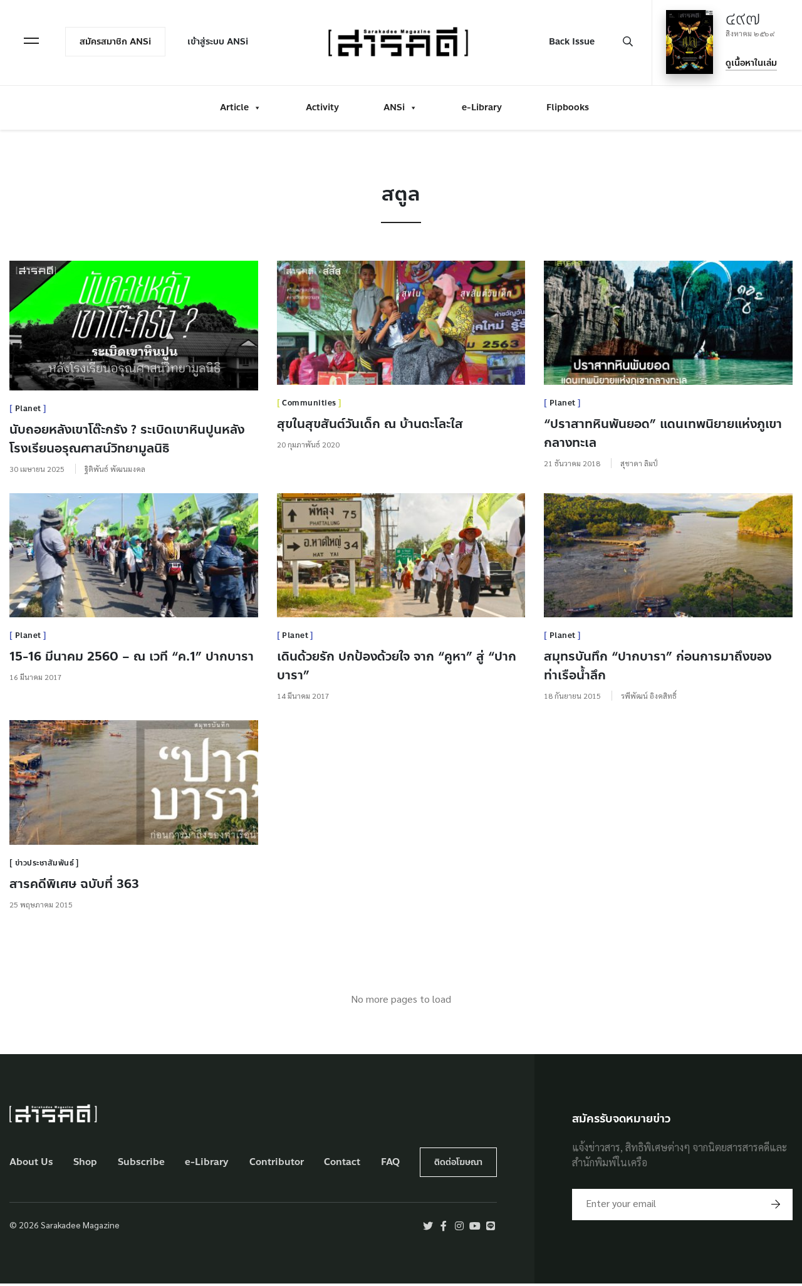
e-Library (482, 107)
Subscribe (141, 1162)
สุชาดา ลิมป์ (639, 463)
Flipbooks (567, 107)
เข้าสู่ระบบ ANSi (217, 41)
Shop (85, 1162)
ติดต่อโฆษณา (458, 1162)
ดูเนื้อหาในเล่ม (751, 63)
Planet (28, 408)
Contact (342, 1162)
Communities (309, 403)
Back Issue (572, 41)
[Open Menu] (31, 40)
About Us (31, 1162)
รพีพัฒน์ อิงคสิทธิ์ (649, 696)
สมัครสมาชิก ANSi (115, 41)
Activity (322, 107)
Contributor (276, 1162)
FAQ (390, 1162)
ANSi (394, 107)
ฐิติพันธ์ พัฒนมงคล (115, 469)
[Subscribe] (775, 1204)
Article (234, 107)
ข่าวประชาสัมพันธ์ (45, 863)
